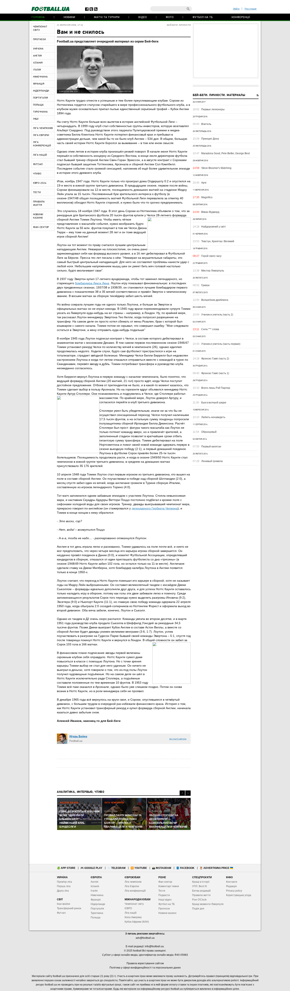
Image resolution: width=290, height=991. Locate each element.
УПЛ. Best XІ (199, 886)
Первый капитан (211, 446)
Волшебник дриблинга (214, 299)
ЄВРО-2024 (39, 183)
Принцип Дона (210, 138)
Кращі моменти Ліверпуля (208, 904)
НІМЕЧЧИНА (40, 77)
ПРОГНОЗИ (39, 39)
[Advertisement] (226, 50)
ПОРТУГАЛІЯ (40, 98)
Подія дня (198, 908)
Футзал (61, 912)
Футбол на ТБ (203, 17)
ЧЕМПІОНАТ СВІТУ (40, 28)
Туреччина (97, 913)
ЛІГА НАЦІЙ (40, 155)
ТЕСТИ (37, 192)
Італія (94, 890)
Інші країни (63, 903)
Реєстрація (250, 8)
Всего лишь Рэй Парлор (215, 387)
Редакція (231, 886)
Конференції (241, 17)
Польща (95, 917)
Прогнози (164, 908)
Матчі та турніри (107, 17)
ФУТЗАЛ (38, 164)
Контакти (231, 881)
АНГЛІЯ (37, 56)
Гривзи (205, 285)
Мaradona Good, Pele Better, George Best (225, 153)
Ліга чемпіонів (133, 881)
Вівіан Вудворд (210, 212)
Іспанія (95, 886)
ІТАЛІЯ (37, 70)
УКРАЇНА (38, 49)
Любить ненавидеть (213, 417)
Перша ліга (63, 886)
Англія (94, 881)
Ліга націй (131, 912)
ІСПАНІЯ (38, 63)
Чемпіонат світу (134, 903)
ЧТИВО (37, 173)
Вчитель (206, 124)
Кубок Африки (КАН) (137, 921)
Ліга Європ (131, 886)
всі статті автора (177, 739)
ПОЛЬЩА (38, 105)
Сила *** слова (210, 329)
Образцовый (209, 431)
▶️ (139, 868)
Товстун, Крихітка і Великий (217, 241)
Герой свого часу (211, 255)
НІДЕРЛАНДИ (41, 91)
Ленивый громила (212, 461)
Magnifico (207, 197)
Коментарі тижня (168, 886)
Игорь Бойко (78, 736)
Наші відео (165, 899)
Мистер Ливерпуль (212, 270)
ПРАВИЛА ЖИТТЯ (39, 203)
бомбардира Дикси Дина (92, 283)
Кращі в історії (200, 881)
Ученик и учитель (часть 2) (217, 314)
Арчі (203, 182)
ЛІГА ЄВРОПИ (41, 135)
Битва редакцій (201, 890)
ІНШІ (36, 119)
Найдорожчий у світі (213, 226)
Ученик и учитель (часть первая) (220, 343)
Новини (69, 17)
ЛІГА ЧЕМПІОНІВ (43, 128)
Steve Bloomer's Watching (216, 168)
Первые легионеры (213, 109)
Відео (142, 17)
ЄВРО (128, 908)
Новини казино (167, 913)
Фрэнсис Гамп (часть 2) (215, 358)
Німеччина (97, 895)
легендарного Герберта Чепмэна (155, 508)
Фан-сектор (165, 881)
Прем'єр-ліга (64, 881)
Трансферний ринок (69, 908)
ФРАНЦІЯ (38, 84)
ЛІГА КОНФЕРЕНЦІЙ (42, 144)
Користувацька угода (238, 895)
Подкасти (164, 895)
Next (188, 793)
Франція (96, 899)
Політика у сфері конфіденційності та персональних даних (145, 967)
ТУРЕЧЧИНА (40, 112)
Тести (161, 890)
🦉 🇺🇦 (216, 868)
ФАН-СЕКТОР (41, 227)
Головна (38, 17)
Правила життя (201, 895)
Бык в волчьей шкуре (213, 402)
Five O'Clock (199, 899)
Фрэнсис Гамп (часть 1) (215, 373)
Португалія (97, 908)
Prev (182, 793)
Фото (170, 17)
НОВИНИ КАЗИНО (38, 216)
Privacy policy (234, 890)
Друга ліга (63, 890)
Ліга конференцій (135, 890)
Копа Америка (133, 917)
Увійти (236, 8)
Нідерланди (98, 904)
